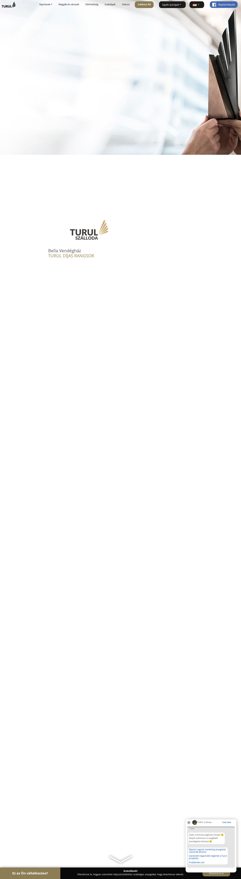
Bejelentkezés (226, 4)
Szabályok (110, 4)
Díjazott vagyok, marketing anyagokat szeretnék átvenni (207, 850)
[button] (197, 4)
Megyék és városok (69, 4)
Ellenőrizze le (216, 873)
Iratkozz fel (144, 4)
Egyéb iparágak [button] (170, 4)
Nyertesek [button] (44, 4)
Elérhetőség (91, 4)
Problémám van (196, 862)
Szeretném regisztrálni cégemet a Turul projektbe (208, 857)
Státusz (126, 4)
